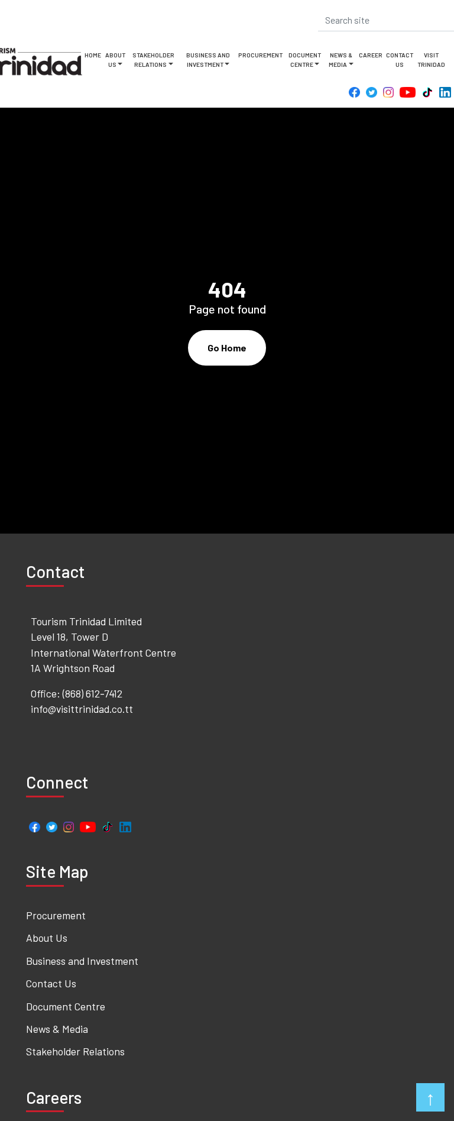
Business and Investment (208, 59)
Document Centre (304, 59)
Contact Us (399, 59)
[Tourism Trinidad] (33, 61)
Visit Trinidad (431, 59)
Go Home (227, 347)
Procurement (260, 55)
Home (93, 55)
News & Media (340, 59)
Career (370, 55)
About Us (115, 59)
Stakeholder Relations (153, 59)
